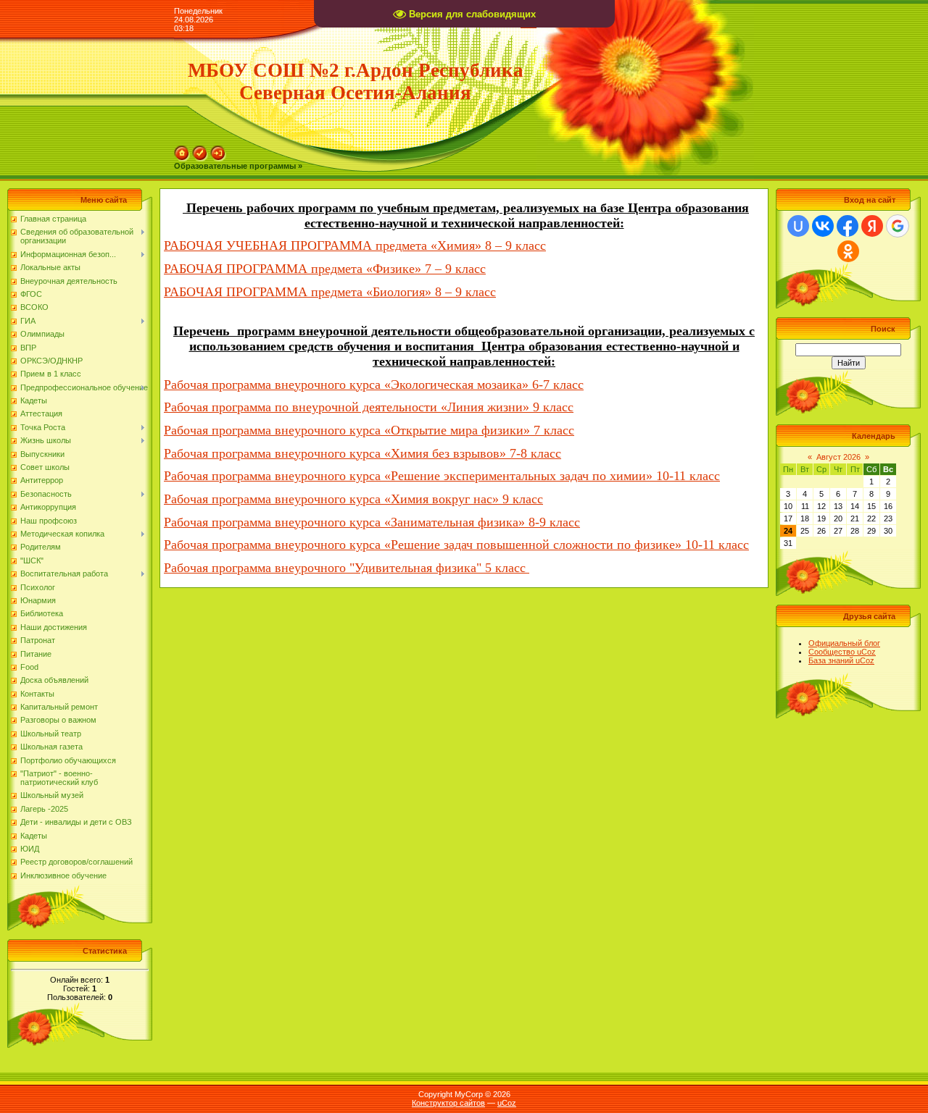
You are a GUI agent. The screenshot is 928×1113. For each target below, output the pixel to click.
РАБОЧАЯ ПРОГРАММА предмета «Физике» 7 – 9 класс (325, 268)
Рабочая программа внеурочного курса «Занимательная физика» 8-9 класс (372, 522)
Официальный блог (844, 643)
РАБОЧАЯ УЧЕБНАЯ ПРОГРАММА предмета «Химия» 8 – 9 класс (355, 245)
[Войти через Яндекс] (872, 226)
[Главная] (182, 150)
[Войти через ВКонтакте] (823, 226)
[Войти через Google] (897, 226)
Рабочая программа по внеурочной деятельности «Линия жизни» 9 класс (368, 407)
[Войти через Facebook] (847, 226)
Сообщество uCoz (842, 651)
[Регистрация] (200, 150)
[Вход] (218, 150)
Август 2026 (838, 457)
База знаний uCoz (841, 660)
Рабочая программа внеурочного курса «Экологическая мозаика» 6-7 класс (374, 384)
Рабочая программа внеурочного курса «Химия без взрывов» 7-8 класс (362, 453)
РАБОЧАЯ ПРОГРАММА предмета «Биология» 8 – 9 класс (330, 292)
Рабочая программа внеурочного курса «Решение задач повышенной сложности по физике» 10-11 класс (456, 544)
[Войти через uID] (798, 226)
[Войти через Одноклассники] (848, 251)
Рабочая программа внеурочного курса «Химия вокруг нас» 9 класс (353, 499)
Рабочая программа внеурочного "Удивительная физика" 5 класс (346, 567)
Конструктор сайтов (448, 1103)
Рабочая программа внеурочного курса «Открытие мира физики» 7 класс (369, 430)
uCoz (506, 1103)
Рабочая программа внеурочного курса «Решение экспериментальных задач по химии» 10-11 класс (442, 476)
